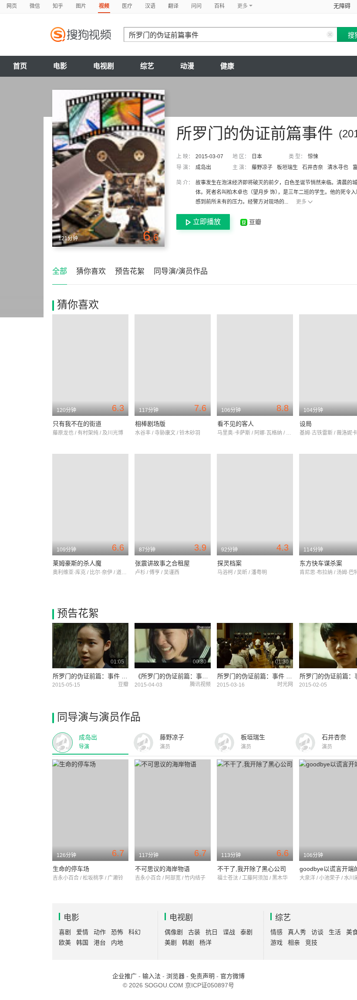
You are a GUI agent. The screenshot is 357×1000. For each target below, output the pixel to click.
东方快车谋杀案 (321, 563)
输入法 (151, 976)
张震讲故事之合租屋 (162, 563)
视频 (104, 6)
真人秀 (297, 932)
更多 (301, 202)
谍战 (229, 932)
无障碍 (341, 6)
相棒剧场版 (150, 423)
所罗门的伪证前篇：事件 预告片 (260, 676)
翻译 (173, 6)
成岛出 (203, 167)
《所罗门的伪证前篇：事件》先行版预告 (190, 676)
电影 (60, 66)
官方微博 (232, 976)
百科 (219, 6)
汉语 (150, 6)
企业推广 (124, 976)
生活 (335, 932)
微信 (35, 6)
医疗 (127, 6)
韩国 (82, 942)
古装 (194, 932)
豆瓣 (254, 221)
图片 (81, 6)
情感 (276, 932)
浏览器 (175, 976)
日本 (257, 156)
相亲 (294, 942)
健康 (227, 66)
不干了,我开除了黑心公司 (251, 868)
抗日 (211, 932)
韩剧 (188, 942)
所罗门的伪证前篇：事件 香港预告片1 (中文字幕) (119, 676)
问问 (196, 6)
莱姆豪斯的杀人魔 (77, 563)
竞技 (311, 942)
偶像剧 (174, 932)
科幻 (134, 932)
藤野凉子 (262, 167)
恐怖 (117, 932)
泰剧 (246, 932)
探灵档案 (229, 563)
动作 (100, 932)
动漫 (187, 66)
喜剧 (65, 932)
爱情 (82, 932)
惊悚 (313, 156)
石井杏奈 (312, 167)
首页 (20, 66)
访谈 (317, 932)
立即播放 (207, 221)
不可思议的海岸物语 (162, 868)
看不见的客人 (235, 423)
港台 (100, 942)
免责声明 (202, 976)
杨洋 (205, 942)
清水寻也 (337, 167)
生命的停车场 (71, 868)
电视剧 (103, 66)
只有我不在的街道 (77, 423)
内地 (117, 942)
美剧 (171, 942)
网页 (12, 6)
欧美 (65, 942)
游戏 (276, 942)
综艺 (147, 66)
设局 (306, 423)
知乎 (58, 6)
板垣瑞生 (287, 167)
